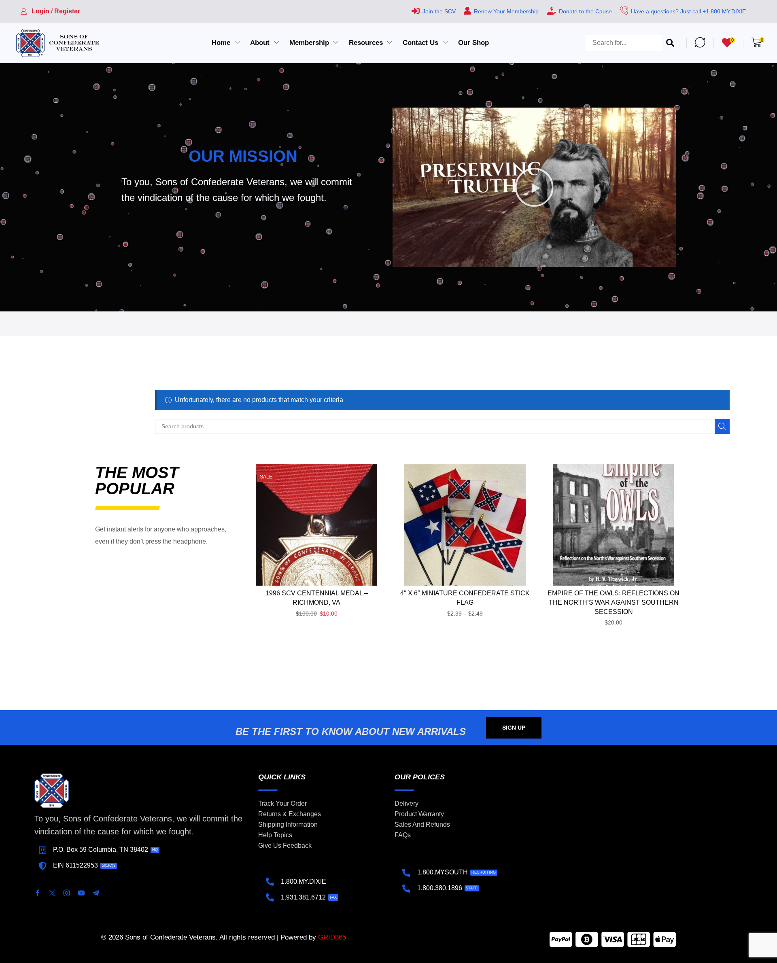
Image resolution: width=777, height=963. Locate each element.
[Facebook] (37, 893)
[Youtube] (81, 893)
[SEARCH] (722, 426)
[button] (50, 11)
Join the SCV (439, 11)
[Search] (670, 43)
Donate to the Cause (585, 11)
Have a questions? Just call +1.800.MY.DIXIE (688, 11)
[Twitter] (52, 893)
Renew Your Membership (506, 11)
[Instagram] (67, 893)
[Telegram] (96, 893)
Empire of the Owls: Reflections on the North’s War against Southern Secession (613, 602)
